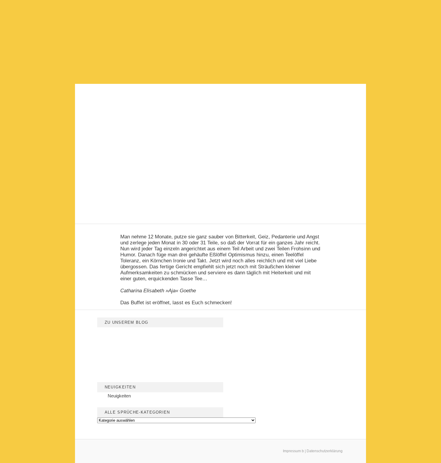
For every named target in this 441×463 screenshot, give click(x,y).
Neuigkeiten (119, 395)
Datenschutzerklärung (325, 451)
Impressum (292, 451)
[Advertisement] (220, 42)
